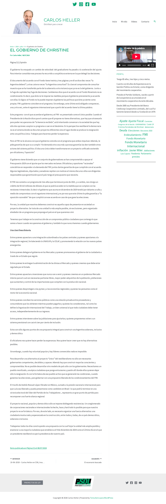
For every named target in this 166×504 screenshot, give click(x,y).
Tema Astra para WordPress (101, 498)
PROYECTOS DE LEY (32, 482)
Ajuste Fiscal (136, 121)
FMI (145, 134)
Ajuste (123, 121)
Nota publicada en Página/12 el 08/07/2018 (28, 448)
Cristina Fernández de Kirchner (131, 127)
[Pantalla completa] (152, 65)
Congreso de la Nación (126, 124)
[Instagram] (81, 4)
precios (136, 156)
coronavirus (140, 124)
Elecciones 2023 (146, 131)
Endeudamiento (132, 134)
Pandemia (135, 153)
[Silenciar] (149, 65)
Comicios (148, 121)
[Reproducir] (119, 65)
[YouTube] (93, 4)
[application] (136, 57)
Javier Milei (136, 150)
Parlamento (146, 153)
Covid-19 (150, 124)
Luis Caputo (125, 153)
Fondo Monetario (135, 138)
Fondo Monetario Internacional (136, 144)
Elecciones (133, 130)
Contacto (145, 21)
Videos (134, 21)
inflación (122, 150)
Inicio (114, 21)
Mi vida (124, 21)
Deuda (123, 130)
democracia (149, 127)
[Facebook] (87, 4)
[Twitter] (74, 4)
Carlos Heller (62, 20)
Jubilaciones (149, 150)
